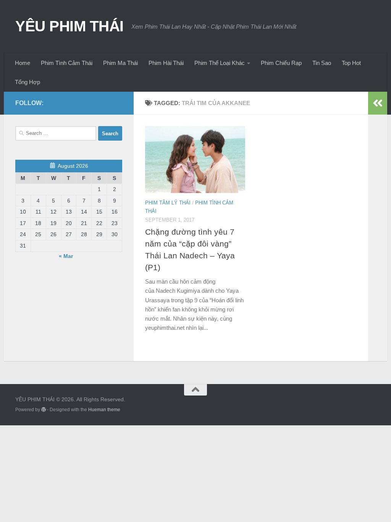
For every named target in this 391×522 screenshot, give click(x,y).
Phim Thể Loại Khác (219, 63)
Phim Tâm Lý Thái (168, 203)
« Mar (66, 256)
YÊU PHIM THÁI (69, 26)
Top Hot (351, 63)
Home (22, 63)
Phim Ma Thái (120, 63)
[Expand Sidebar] (377, 103)
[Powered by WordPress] (43, 409)
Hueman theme (104, 409)
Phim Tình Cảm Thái (66, 63)
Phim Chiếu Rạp (281, 63)
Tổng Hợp (27, 82)
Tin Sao (321, 63)
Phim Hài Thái (166, 63)
